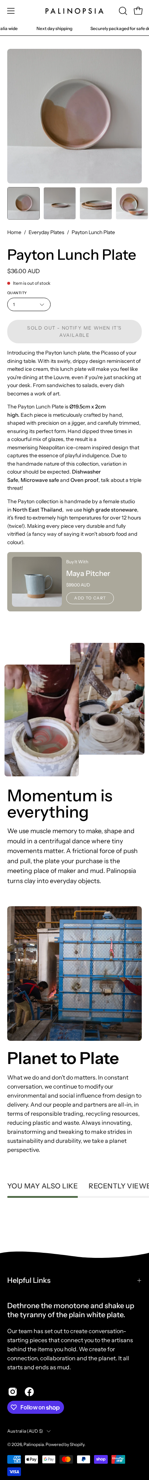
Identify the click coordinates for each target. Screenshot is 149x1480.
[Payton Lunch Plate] (23, 203)
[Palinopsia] (74, 11)
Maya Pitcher (88, 573)
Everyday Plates (46, 232)
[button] (122, 11)
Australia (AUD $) (25, 1431)
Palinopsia (34, 1444)
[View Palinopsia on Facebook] (29, 1391)
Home (14, 232)
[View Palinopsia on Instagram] (12, 1391)
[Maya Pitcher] (37, 582)
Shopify (77, 1444)
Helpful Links (29, 1280)
